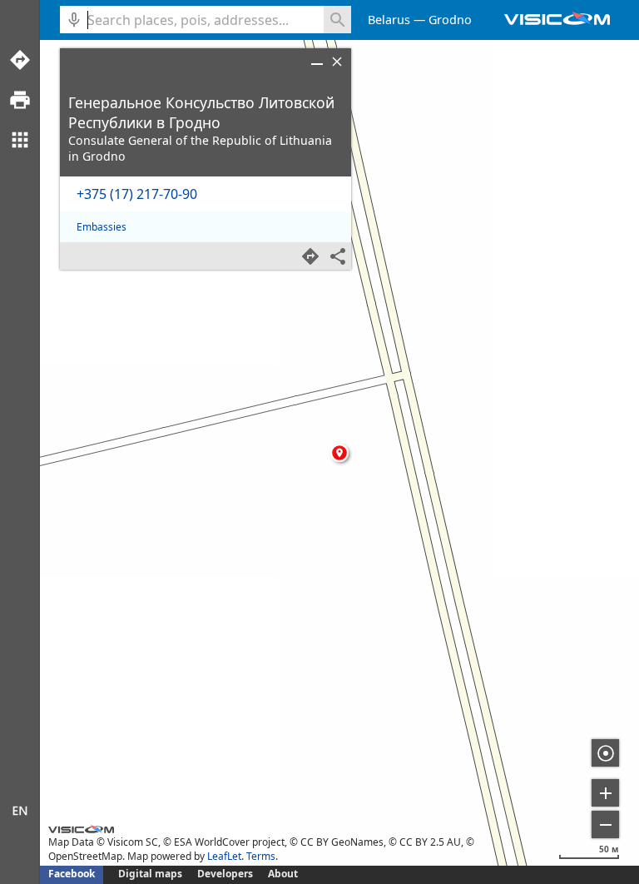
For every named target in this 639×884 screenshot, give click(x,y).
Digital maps (151, 874)
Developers (225, 874)
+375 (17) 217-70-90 (137, 194)
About (283, 874)
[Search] (337, 19)
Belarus (389, 19)
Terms (260, 856)
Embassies (101, 227)
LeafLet (224, 856)
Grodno (450, 19)
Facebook (71, 874)
